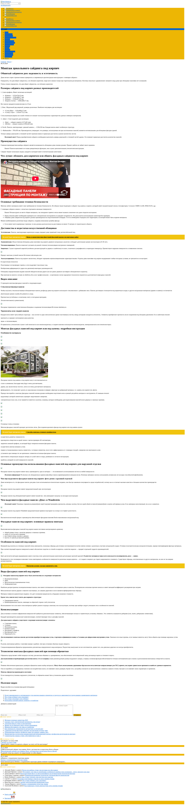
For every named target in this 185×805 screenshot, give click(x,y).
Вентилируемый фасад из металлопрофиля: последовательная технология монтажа (47, 773)
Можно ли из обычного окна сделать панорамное (21, 725)
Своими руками (10, 51)
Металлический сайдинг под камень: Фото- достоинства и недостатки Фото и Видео (29, 751)
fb (4, 5)
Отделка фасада (10, 43)
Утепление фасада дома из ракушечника (18, 723)
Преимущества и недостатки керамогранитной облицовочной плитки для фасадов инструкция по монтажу (40, 734)
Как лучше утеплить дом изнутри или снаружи (37, 777)
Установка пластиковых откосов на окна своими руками (35, 779)
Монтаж (7, 46)
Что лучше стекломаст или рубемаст (17, 699)
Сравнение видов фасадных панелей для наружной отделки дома (26, 730)
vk (10, 5)
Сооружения (9, 36)
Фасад (7, 58)
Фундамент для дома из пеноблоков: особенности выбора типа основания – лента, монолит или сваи (56, 772)
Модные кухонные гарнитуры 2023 (16, 720)
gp (5, 5)
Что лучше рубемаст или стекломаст (17, 697)
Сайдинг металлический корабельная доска (34, 782)
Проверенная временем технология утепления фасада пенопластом (47, 775)
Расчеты (7, 39)
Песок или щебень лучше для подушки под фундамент (40, 770)
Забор (6, 32)
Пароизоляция (9, 41)
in (8, 5)
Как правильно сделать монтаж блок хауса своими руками (43, 786)
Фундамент (8, 57)
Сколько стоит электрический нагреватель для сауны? (22, 722)
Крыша (7, 48)
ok (1, 5)
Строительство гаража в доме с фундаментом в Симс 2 (23, 736)
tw (7, 5)
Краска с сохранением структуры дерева (14, 760)
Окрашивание (9, 44)
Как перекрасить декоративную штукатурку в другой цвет (24, 729)
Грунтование (9, 53)
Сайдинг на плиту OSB (8, 742)
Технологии (9, 34)
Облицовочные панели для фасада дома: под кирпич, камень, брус (26, 732)
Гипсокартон (9, 55)
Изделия (7, 50)
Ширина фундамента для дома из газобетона (19, 727)
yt (2, 5)
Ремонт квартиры (10, 37)
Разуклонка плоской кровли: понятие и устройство (21, 700)
